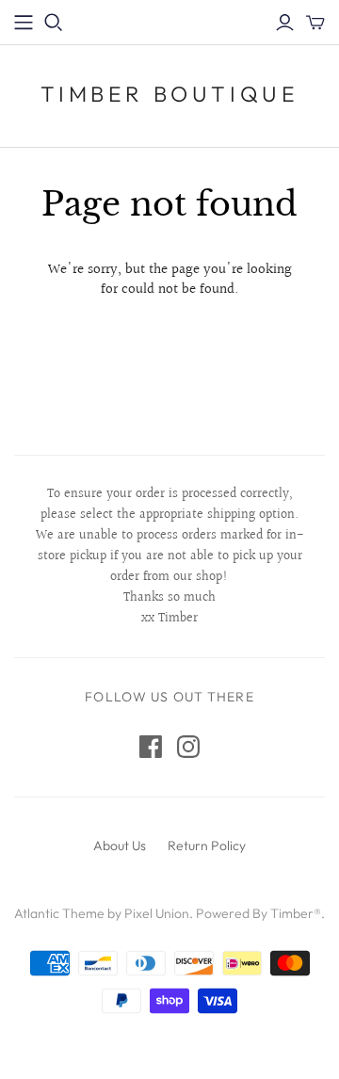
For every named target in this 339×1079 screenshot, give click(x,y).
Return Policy (207, 845)
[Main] (23, 22)
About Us (119, 845)
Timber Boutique (169, 93)
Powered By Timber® (258, 913)
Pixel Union (156, 913)
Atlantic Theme (59, 913)
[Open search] (53, 22)
